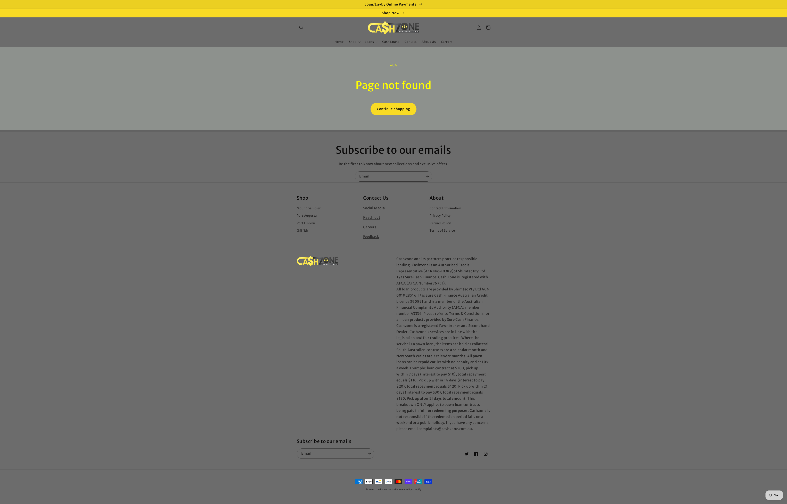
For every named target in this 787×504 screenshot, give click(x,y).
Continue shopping (393, 109)
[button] (301, 27)
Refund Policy (440, 223)
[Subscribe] (427, 176)
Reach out (371, 217)
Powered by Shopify (410, 489)
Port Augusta (307, 215)
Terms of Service (442, 230)
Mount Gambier (309, 208)
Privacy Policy (440, 215)
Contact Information (445, 208)
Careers (369, 227)
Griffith (302, 230)
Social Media (374, 208)
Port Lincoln (306, 223)
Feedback (371, 236)
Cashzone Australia (387, 489)
